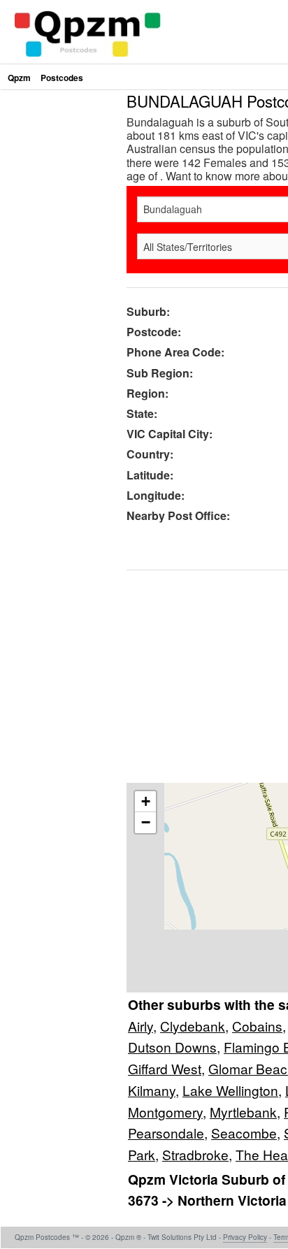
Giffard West (164, 1068)
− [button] (145, 822)
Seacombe (244, 1132)
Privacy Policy (245, 1237)
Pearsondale (166, 1132)
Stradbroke (195, 1154)
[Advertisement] (144, 237)
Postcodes (62, 77)
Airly (140, 1025)
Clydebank (192, 1025)
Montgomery (165, 1111)
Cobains (257, 1025)
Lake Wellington (230, 1090)
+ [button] (145, 801)
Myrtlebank (243, 1111)
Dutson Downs (172, 1046)
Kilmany (151, 1090)
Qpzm (19, 77)
